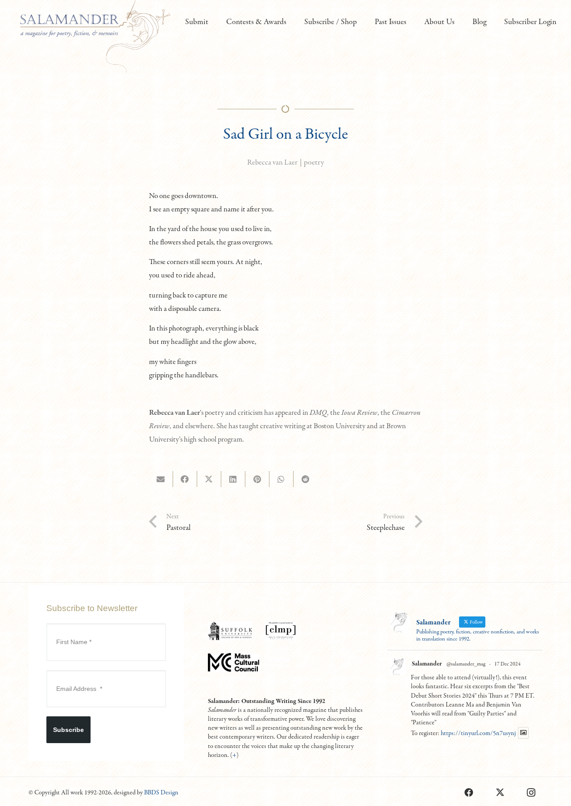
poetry (314, 162)
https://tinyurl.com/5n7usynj (478, 733)
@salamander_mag (466, 664)
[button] (213, 22)
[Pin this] (257, 479)
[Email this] (161, 479)
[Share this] (185, 479)
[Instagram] (531, 792)
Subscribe (68, 729)
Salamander (427, 663)
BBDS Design (161, 792)
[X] (500, 792)
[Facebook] (469, 792)
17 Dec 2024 (507, 664)
